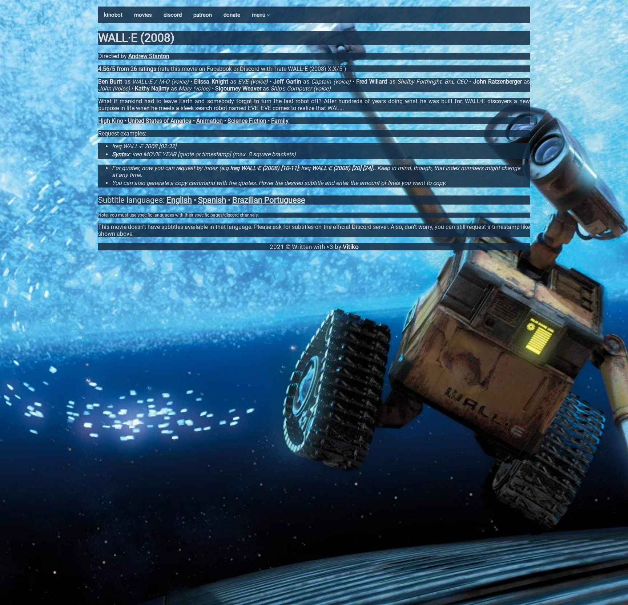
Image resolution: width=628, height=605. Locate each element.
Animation (209, 120)
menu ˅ (261, 15)
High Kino (110, 120)
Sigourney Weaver (238, 88)
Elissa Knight (211, 81)
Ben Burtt (110, 81)
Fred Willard (371, 81)
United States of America (160, 120)
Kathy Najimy (152, 88)
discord (173, 15)
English (179, 200)
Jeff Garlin (287, 81)
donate (232, 15)
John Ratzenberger (497, 81)
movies (143, 15)
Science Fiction (247, 120)
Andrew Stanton (148, 56)
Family (280, 120)
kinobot (113, 15)
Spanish (212, 200)
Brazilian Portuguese (268, 200)
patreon (202, 15)
